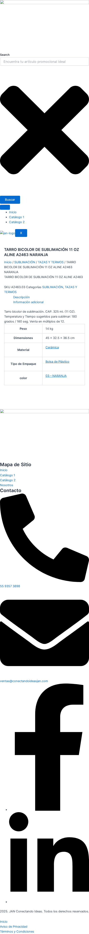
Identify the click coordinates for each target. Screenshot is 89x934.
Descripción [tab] (21, 297)
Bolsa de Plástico (57, 361)
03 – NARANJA (56, 376)
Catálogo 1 (16, 217)
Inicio (13, 212)
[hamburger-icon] (5, 207)
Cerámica (52, 347)
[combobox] (44, 61)
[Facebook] (49, 810)
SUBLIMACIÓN (24, 262)
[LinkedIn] (49, 902)
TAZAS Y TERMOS (51, 262)
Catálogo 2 (17, 222)
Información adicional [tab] (28, 302)
